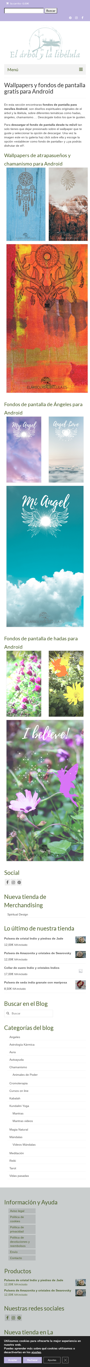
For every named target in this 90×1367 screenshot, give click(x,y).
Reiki (12, 1160)
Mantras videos (23, 1121)
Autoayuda (16, 1059)
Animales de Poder (25, 1074)
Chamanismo (18, 1067)
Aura (12, 1052)
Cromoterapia (18, 1083)
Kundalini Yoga (19, 1106)
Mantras (18, 1113)
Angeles (14, 1037)
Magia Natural (18, 1129)
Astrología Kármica (22, 1044)
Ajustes (52, 1360)
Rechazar (32, 1360)
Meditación (16, 1153)
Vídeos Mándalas (24, 1144)
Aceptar (12, 1360)
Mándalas (15, 1137)
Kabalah (14, 1098)
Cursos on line (18, 1090)
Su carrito (19, 3)
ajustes (36, 1352)
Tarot (12, 1168)
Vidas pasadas (19, 1175)
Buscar (50, 10)
